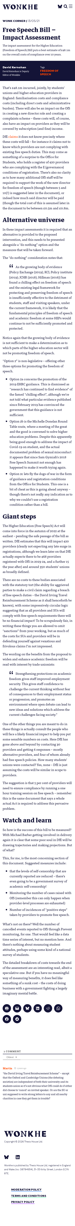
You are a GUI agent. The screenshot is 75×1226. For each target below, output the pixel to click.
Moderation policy (26, 1189)
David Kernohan (14, 67)
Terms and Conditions (28, 1195)
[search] (66, 6)
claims (13, 136)
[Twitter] (60, 6)
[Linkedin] (16, 1157)
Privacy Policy (23, 1201)
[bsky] (8, 1157)
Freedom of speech (49, 72)
